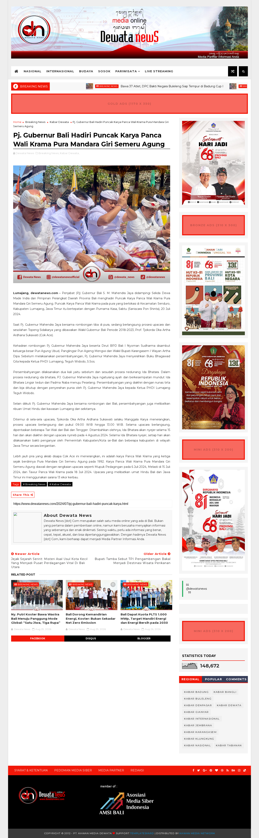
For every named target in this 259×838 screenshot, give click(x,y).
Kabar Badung (196, 691)
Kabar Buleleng (197, 698)
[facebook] (193, 770)
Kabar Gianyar (196, 711)
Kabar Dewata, (70, 153)
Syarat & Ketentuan (31, 770)
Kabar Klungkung (199, 738)
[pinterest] (211, 770)
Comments (236, 679)
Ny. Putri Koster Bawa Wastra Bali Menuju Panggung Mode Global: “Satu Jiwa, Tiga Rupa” (35, 618)
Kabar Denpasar (198, 705)
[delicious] (244, 770)
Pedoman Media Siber (73, 770)
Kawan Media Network (197, 833)
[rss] (227, 770)
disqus (91, 638)
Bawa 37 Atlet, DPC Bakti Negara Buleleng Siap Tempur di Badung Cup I (150, 86)
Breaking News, (49, 153)
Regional (191, 679)
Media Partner (111, 770)
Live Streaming (159, 71)
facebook (37, 638)
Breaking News (86, 86)
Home (17, 122)
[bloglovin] (216, 770)
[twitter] (198, 770)
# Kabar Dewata (60, 484)
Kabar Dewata (59, 122)
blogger (144, 638)
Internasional (60, 71)
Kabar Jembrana (198, 725)
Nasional (32, 71)
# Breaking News (34, 484)
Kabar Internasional (202, 718)
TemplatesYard (142, 833)
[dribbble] (222, 770)
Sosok (104, 71)
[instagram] (239, 770)
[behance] (233, 770)
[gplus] (205, 770)
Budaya (86, 71)
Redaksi (137, 770)
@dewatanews (196, 589)
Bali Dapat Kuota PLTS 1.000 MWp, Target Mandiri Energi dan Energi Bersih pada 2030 (144, 618)
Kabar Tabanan (229, 745)
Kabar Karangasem (200, 732)
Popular (213, 679)
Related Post (23, 574)
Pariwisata (126, 71)
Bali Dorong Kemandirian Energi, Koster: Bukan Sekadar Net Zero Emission (91, 618)
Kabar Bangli (225, 691)
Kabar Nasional (197, 745)
